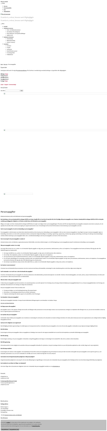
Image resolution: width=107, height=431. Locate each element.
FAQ (5, 9)
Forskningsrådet (11, 52)
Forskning (6, 44)
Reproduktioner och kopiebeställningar (16, 33)
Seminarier (9, 49)
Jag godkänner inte (14, 429)
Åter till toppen (4, 418)
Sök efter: (3, 90)
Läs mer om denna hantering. (7, 303)
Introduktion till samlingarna (13, 31)
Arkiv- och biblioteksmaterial (13, 30)
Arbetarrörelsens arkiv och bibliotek (13, 415)
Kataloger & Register (9, 37)
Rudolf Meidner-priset (12, 51)
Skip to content (4, 1)
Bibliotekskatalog (11, 40)
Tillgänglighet (7, 11)
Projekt (8, 47)
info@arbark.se (56, 366)
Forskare (9, 45)
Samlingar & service (8, 28)
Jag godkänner (5, 429)
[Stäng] (1, 3)
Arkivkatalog (10, 38)
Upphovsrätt (10, 35)
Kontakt (5, 26)
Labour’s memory (11, 42)
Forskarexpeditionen (22, 70)
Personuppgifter (7, 8)
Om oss (5, 6)
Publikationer (10, 54)
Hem (2, 64)
